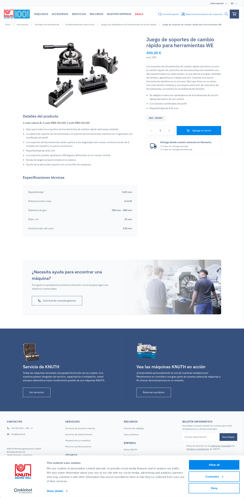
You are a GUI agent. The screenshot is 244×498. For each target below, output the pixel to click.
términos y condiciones (198, 449)
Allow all (214, 464)
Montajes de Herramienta (47, 24)
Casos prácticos (131, 434)
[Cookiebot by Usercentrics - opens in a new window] (23, 491)
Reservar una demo (154, 392)
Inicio (8, 24)
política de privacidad (220, 445)
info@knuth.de (18, 434)
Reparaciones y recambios (78, 440)
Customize (212, 476)
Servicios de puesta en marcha (80, 428)
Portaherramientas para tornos (79, 24)
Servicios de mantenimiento (78, 434)
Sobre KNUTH (130, 449)
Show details (55, 490)
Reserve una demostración (78, 446)
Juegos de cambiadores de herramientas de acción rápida (128, 24)
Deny (214, 488)
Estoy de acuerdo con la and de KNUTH (211, 447)
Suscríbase (228, 437)
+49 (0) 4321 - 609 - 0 (22, 428)
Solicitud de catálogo (134, 428)
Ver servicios (36, 392)
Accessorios (23, 24)
